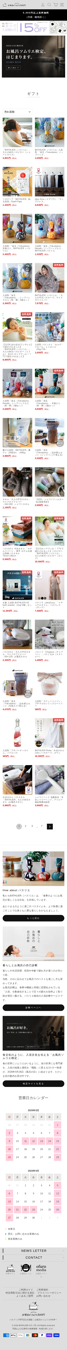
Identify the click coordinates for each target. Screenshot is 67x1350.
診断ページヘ (33, 1007)
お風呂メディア (41, 1275)
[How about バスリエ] (33, 868)
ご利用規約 (42, 1289)
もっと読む (33, 918)
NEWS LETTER (34, 1250)
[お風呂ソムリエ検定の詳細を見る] (33, 57)
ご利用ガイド (26, 1289)
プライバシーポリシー (49, 1292)
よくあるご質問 (24, 1296)
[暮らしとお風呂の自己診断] (33, 943)
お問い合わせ (43, 1296)
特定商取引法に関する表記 (20, 1292)
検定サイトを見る (33, 1083)
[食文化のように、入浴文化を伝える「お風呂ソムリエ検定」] (33, 1033)
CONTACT (34, 1257)
